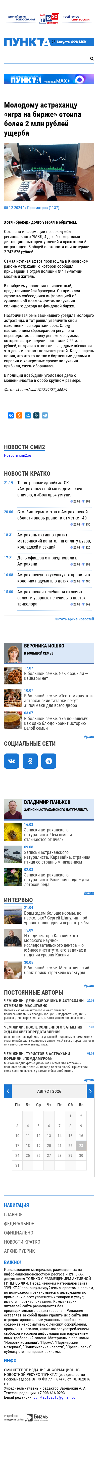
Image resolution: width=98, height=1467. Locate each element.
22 (70, 1145)
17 (17, 1145)
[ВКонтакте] (11, 415)
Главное (13, 1215)
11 (28, 1136)
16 (81, 1136)
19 (38, 1145)
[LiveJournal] (36, 415)
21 (60, 1145)
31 (17, 1165)
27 (49, 1155)
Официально (18, 1233)
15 (70, 1136)
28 (60, 1155)
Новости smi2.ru (17, 455)
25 (28, 1155)
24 (17, 1155)
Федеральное (19, 1224)
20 (49, 1145)
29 (70, 1155)
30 (81, 1155)
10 (17, 1136)
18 (28, 1145)
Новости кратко (22, 1242)
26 (38, 1155)
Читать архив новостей (74, 619)
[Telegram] (45, 415)
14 (60, 1136)
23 (81, 1145)
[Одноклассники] (19, 415)
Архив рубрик (19, 1251)
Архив (89, 736)
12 (38, 1136)
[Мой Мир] (28, 415)
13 (49, 1136)
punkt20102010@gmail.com (55, 1397)
